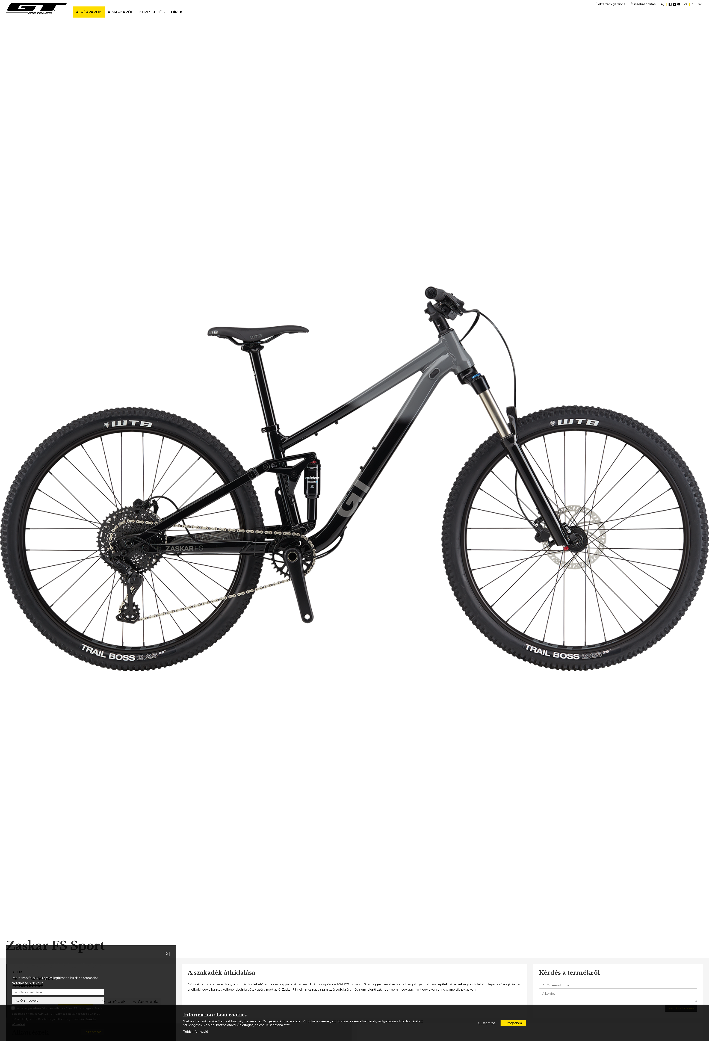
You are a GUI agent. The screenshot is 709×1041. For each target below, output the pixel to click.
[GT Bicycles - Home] (36, 8)
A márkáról (120, 12)
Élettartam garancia (610, 4)
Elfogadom (513, 1023)
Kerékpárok (89, 12)
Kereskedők (152, 12)
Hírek (177, 12)
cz (686, 4)
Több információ (195, 1031)
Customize (486, 1023)
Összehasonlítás (643, 4)
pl (692, 4)
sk (700, 4)
